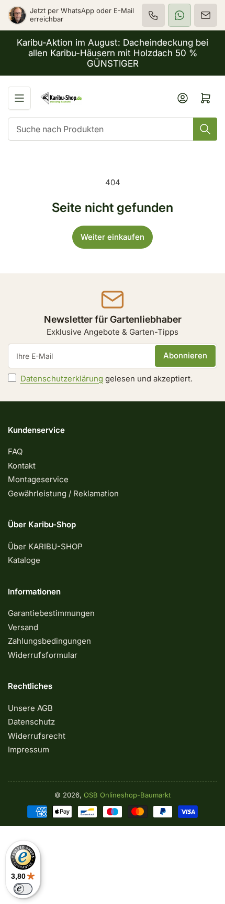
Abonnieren (185, 355)
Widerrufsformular (42, 655)
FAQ (15, 451)
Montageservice (38, 479)
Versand (23, 627)
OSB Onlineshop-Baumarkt (127, 795)
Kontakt (22, 466)
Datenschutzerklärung (61, 379)
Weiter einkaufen (112, 237)
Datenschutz (31, 722)
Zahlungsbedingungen (49, 641)
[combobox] (112, 129)
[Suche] (205, 129)
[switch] (23, 889)
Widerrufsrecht (36, 736)
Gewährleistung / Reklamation (63, 493)
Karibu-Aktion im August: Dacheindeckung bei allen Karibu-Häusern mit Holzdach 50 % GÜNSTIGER (112, 53)
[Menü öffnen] (19, 98)
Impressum (28, 749)
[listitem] (153, 15)
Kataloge (24, 560)
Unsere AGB (30, 708)
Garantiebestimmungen (51, 613)
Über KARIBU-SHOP (45, 546)
